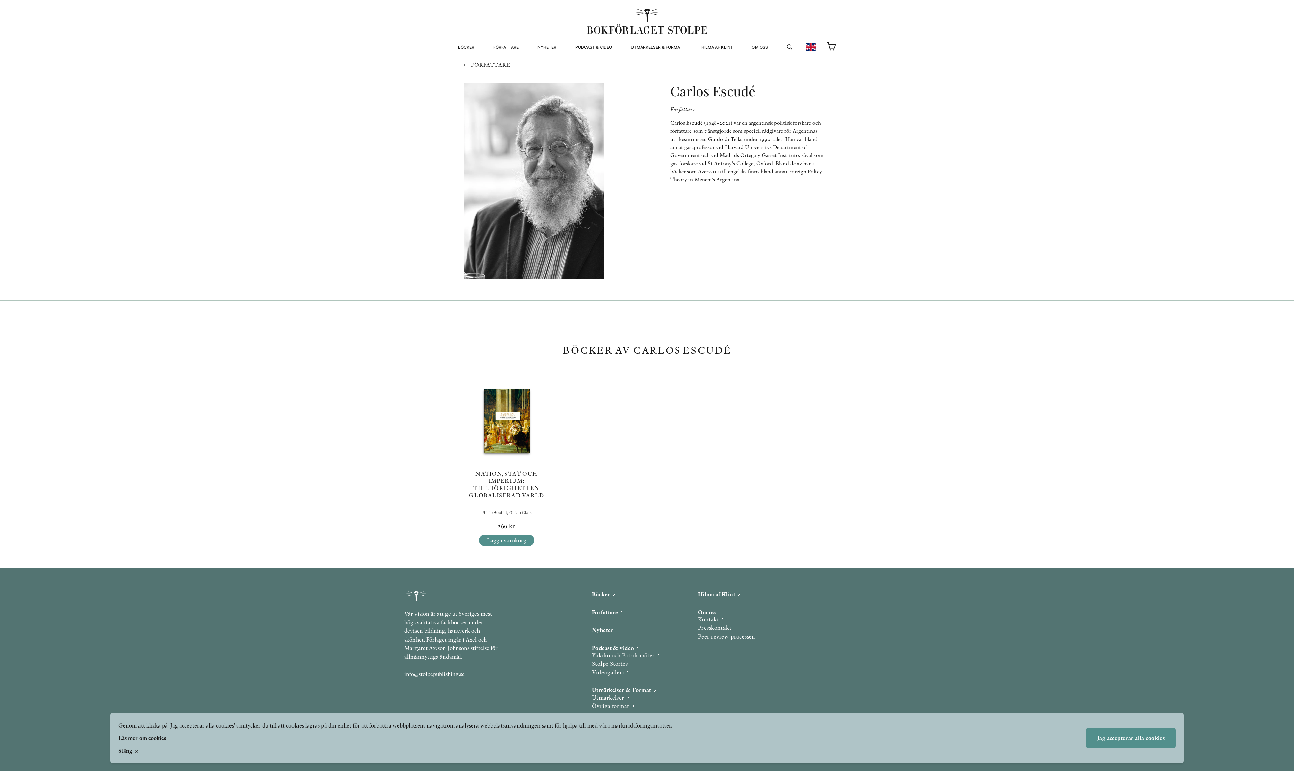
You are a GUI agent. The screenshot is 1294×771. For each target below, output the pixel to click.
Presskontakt (714, 627)
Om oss (760, 47)
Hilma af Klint (717, 47)
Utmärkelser (608, 697)
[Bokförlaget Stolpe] (647, 21)
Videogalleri (590, 76)
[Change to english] (811, 47)
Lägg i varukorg (506, 540)
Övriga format (648, 68)
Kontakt (708, 619)
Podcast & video (593, 47)
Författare (506, 47)
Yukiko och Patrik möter (623, 655)
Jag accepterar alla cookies (1131, 738)
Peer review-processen (779, 76)
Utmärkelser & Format (656, 47)
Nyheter (546, 47)
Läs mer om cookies (142, 738)
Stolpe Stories (610, 663)
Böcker (466, 47)
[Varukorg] (831, 47)
